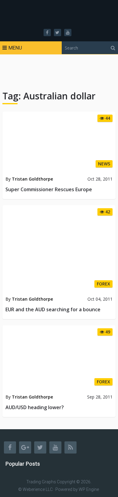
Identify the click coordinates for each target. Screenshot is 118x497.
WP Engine (89, 489)
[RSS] (70, 447)
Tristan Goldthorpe (32, 179)
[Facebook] (10, 447)
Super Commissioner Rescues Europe (48, 189)
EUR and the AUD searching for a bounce (52, 309)
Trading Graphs (41, 481)
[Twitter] (40, 447)
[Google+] (25, 447)
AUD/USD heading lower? (34, 407)
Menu (15, 48)
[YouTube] (55, 447)
